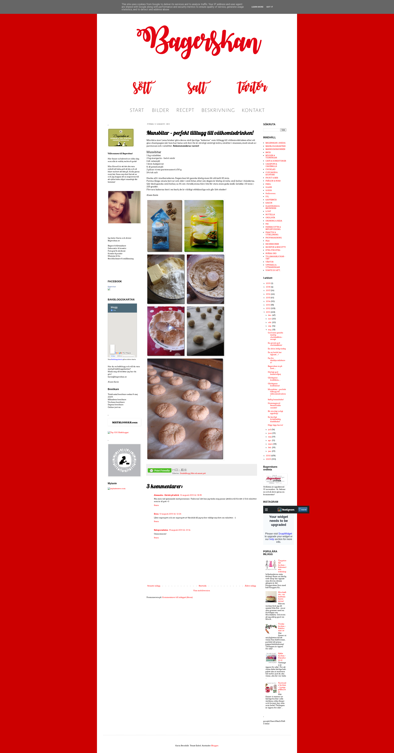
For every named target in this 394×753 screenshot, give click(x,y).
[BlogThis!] (176, 469)
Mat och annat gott (198, 473)
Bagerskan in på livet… (275, 367)
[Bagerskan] (109, 289)
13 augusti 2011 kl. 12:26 (170, 514)
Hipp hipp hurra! (275, 425)
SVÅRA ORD (270, 253)
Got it (269, 7)
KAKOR (268, 203)
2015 (268, 297)
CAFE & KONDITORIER (275, 161)
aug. (270, 329)
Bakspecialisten (161, 530)
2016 (268, 294)
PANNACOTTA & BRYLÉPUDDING (273, 228)
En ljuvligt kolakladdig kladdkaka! (274, 419)
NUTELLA (270, 214)
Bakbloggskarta (117, 359)
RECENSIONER (272, 244)
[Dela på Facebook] (182, 469)
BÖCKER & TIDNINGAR (271, 156)
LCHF (268, 211)
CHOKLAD (270, 169)
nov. (270, 318)
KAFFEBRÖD (271, 200)
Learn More (257, 7)
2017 (268, 290)
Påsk (267, 241)
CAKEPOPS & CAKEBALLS (271, 165)
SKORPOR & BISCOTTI (275, 247)
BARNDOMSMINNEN (275, 149)
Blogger (214, 745)
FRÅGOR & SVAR (273, 181)
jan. (270, 451)
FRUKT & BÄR (271, 178)
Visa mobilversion (201, 590)
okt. (270, 322)
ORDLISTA (270, 217)
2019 (268, 283)
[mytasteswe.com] (116, 488)
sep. (270, 326)
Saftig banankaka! (276, 399)
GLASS (268, 187)
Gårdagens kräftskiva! (274, 384)
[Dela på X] (179, 469)
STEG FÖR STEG (272, 250)
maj (270, 437)
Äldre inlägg (250, 586)
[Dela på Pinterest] (185, 469)
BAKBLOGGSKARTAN (275, 146)
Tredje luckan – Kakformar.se (282, 627)
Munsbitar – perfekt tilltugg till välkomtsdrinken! (277, 392)
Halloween (270, 193)
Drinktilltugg (185, 473)
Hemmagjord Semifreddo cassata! (274, 405)
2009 (268, 459)
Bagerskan (112, 287)
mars (270, 444)
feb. (270, 447)
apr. (270, 440)
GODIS (268, 190)
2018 (268, 287)
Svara (156, 505)
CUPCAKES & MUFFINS (271, 173)
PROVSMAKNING (273, 238)
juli (270, 429)
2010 (268, 455)
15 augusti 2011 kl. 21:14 (179, 530)
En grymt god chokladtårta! (275, 344)
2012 (268, 308)
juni (270, 433)
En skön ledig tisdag (277, 348)
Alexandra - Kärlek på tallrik (166, 495)
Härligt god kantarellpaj (274, 373)
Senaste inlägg (153, 586)
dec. (270, 315)
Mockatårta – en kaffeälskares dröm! (282, 596)
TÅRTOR (269, 262)
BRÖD (268, 152)
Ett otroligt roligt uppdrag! (275, 412)
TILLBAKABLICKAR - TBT (275, 257)
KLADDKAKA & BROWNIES (272, 207)
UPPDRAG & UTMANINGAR (272, 266)
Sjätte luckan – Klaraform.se (282, 656)
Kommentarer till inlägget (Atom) (177, 597)
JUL (267, 196)
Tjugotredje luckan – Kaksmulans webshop (282, 566)
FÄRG (268, 184)
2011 (268, 312)
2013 (268, 305)
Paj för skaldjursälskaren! (276, 360)
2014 (268, 301)
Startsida (202, 586)
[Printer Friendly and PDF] (159, 470)
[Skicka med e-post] (173, 469)
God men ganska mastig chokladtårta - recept (275, 335)
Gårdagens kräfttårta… (274, 378)
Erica (156, 514)
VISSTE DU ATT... (273, 270)
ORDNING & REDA (273, 221)
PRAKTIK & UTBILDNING (271, 233)
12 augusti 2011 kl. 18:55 (191, 495)
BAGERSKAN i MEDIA (275, 143)
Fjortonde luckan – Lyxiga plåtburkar (282, 687)
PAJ (267, 224)
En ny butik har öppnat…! (275, 353)
